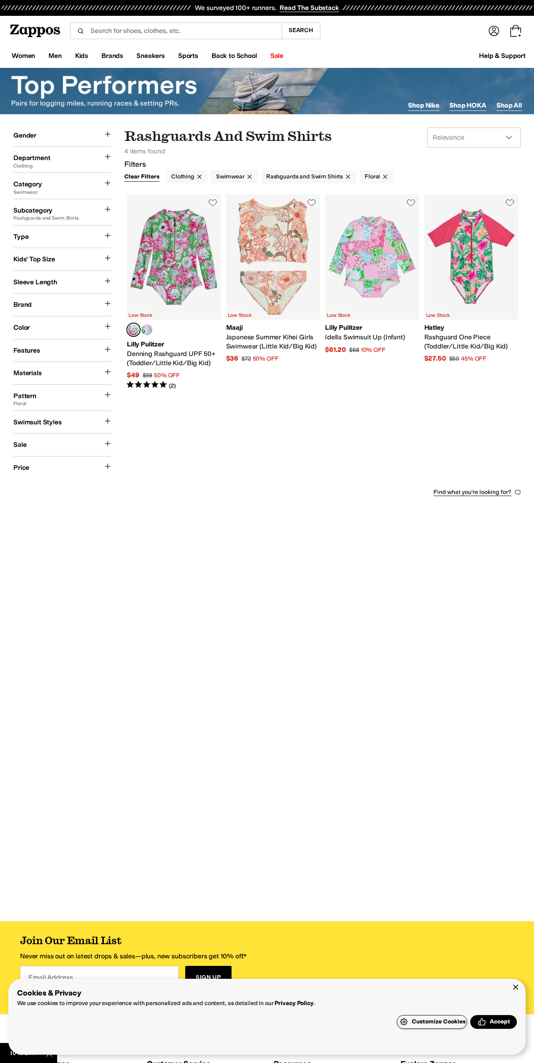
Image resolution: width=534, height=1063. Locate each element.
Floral (372, 176)
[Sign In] (494, 31)
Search (301, 30)
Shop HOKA (467, 105)
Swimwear (230, 176)
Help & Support (502, 56)
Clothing (182, 176)
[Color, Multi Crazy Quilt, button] (147, 329)
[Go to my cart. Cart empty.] (515, 31)
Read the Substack (309, 8)
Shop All (509, 105)
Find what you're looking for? (472, 492)
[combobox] (176, 31)
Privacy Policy (294, 1003)
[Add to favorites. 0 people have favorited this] (212, 202)
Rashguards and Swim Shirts (304, 176)
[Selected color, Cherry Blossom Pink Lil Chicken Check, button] (133, 329)
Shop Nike (423, 105)
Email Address (50, 977)
